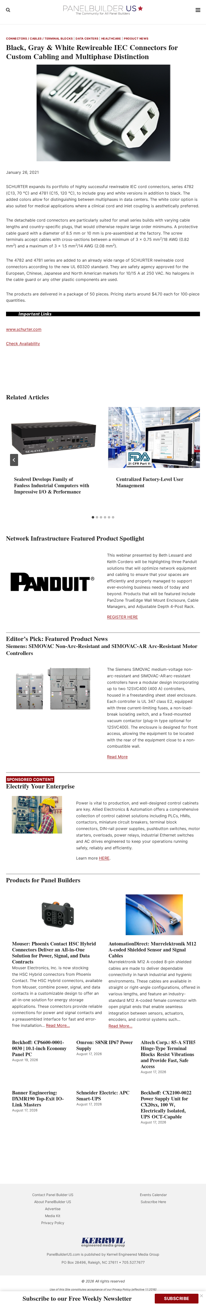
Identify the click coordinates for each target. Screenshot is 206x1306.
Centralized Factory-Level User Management (149, 482)
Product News (136, 38)
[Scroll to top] (196, 1291)
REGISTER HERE (122, 616)
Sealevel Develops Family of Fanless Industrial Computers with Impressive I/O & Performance (51, 485)
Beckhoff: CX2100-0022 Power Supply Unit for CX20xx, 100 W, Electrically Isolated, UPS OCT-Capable (166, 1105)
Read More (117, 756)
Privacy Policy (52, 1223)
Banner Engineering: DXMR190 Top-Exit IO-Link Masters (38, 1099)
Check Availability (23, 343)
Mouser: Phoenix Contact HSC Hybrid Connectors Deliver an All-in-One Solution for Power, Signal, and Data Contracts (54, 953)
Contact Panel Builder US (52, 1195)
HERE (104, 858)
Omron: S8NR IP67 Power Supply (104, 1045)
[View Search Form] (8, 10)
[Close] (201, 1295)
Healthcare (111, 38)
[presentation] (52, 437)
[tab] (93, 517)
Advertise (53, 1209)
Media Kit (52, 1216)
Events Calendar (153, 1195)
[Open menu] (198, 10)
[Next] (192, 460)
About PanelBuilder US (52, 1202)
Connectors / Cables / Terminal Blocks (39, 38)
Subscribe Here (153, 1202)
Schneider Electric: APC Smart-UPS (102, 1096)
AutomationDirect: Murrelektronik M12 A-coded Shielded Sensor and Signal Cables (152, 950)
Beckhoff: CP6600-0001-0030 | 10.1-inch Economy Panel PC (39, 1048)
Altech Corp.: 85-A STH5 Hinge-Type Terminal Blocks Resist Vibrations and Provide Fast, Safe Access (168, 1054)
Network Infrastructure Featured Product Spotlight (75, 538)
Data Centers (87, 38)
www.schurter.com (23, 329)
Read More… (58, 1025)
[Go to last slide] (14, 460)
